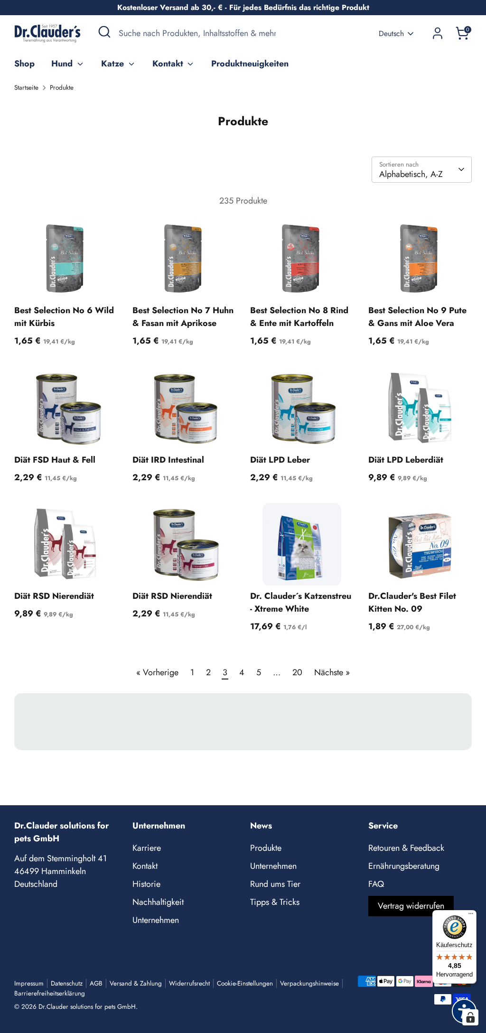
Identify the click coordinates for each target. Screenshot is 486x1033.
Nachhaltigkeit (158, 902)
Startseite (26, 87)
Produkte (62, 87)
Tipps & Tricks (274, 902)
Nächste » (332, 672)
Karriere (146, 848)
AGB (96, 983)
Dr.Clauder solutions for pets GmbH (87, 1006)
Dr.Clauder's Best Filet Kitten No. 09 (412, 602)
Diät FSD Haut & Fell (54, 460)
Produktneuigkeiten (250, 63)
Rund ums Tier (275, 884)
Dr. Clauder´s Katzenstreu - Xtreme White (300, 602)
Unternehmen (155, 920)
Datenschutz (67, 983)
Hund (63, 63)
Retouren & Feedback (406, 848)
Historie (146, 884)
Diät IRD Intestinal (168, 460)
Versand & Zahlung (136, 983)
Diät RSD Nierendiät (54, 596)
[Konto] (437, 33)
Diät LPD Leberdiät (405, 460)
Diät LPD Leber (280, 460)
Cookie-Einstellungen (245, 983)
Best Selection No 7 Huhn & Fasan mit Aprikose (183, 316)
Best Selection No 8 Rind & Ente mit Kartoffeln (299, 316)
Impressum (29, 983)
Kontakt (169, 63)
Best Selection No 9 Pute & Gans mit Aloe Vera (417, 316)
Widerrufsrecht (189, 983)
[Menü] (471, 915)
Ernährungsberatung (403, 866)
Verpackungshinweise (309, 983)
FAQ (376, 884)
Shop (24, 63)
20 (297, 672)
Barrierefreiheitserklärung (49, 993)
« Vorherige (157, 672)
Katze (113, 63)
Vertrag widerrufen (411, 906)
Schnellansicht (67, 283)
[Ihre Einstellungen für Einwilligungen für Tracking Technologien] (470, 1017)
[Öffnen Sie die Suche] (104, 31)
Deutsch (391, 33)
